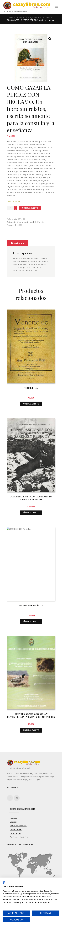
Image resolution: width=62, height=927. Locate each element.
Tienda (19, 17)
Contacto (13, 822)
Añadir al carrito (30, 208)
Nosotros (13, 818)
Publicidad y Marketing (19, 837)
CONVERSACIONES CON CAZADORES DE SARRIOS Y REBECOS (31, 498)
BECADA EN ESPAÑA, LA (31, 605)
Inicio (10, 17)
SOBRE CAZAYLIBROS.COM (22, 809)
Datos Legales (15, 833)
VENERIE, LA (31, 387)
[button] (50, 39)
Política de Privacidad (18, 825)
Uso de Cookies (16, 829)
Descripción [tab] (17, 242)
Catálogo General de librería (38, 17)
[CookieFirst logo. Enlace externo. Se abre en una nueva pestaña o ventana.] (4, 882)
